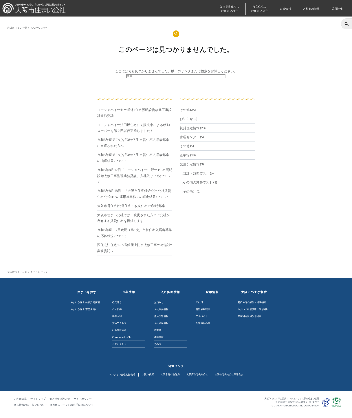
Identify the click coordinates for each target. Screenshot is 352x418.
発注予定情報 (189, 164)
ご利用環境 (20, 398)
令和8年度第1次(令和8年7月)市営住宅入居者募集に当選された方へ (133, 143)
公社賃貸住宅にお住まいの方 (229, 8)
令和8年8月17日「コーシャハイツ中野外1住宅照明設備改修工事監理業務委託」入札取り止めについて (134, 176)
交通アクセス (119, 323)
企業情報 (285, 8)
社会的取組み (119, 330)
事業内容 (117, 316)
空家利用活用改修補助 (249, 316)
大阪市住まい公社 (17, 27)
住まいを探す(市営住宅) (83, 309)
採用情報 (337, 8)
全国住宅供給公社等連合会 (229, 374)
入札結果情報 (161, 323)
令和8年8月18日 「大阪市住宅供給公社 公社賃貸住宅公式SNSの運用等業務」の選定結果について (134, 194)
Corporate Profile (121, 337)
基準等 (185, 155)
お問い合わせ (119, 344)
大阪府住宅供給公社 (197, 374)
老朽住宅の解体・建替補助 (252, 302)
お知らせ (186, 119)
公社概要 (117, 309)
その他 (185, 110)
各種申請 (159, 337)
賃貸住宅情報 (189, 128)
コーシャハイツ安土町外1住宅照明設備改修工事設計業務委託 (134, 113)
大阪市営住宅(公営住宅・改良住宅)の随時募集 (131, 206)
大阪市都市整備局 (170, 374)
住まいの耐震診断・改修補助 (253, 309)
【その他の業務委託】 (196, 182)
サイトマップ (38, 398)
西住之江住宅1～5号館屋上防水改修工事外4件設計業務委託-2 (134, 248)
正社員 (199, 302)
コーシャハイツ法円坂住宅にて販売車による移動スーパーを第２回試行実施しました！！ (133, 128)
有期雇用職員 (203, 309)
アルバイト (202, 316)
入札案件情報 (161, 309)
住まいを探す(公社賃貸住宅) (85, 302)
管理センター (189, 137)
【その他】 (188, 191)
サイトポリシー (83, 398)
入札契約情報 (311, 8)
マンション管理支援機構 (122, 374)
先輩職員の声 (203, 323)
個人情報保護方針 (60, 398)
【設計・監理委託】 (194, 173)
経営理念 (117, 302)
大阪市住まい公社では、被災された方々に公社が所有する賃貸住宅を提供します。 (133, 218)
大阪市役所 (148, 374)
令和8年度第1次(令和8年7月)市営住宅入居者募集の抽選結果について (133, 158)
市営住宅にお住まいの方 (259, 8)
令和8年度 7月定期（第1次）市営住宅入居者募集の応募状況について (134, 233)
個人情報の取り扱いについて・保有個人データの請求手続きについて (54, 404)
